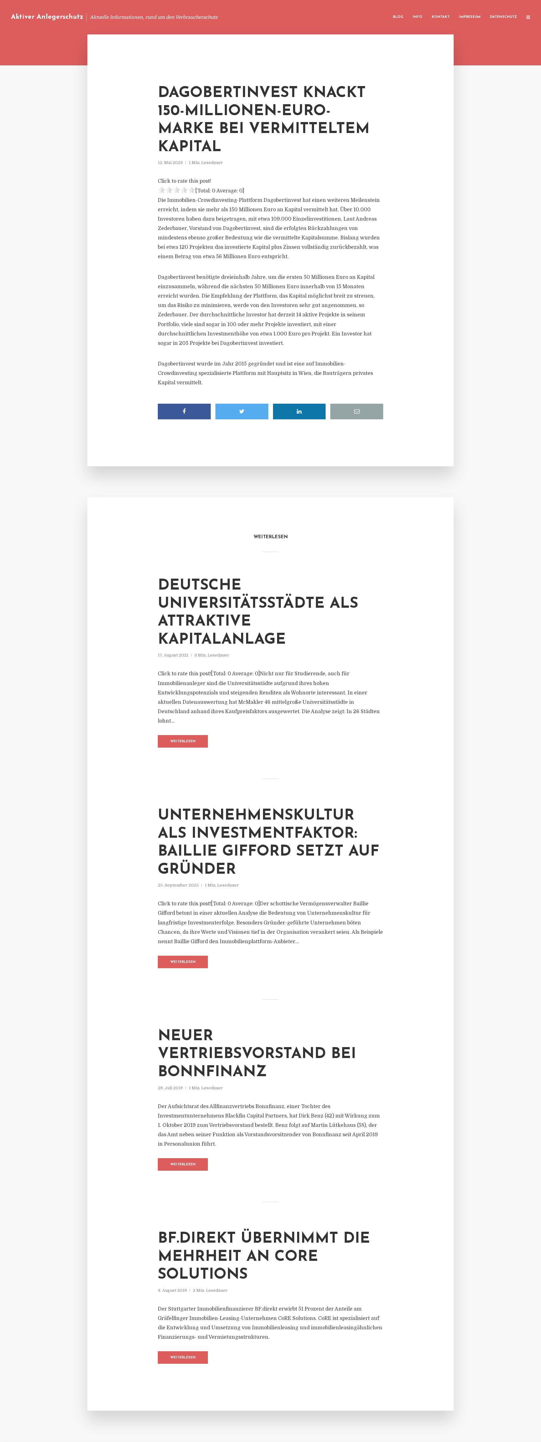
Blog (398, 17)
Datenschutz (503, 17)
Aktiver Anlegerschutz (47, 17)
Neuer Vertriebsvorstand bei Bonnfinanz (257, 1054)
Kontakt (441, 17)
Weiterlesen (183, 741)
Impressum (470, 17)
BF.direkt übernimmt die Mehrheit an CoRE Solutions (264, 1256)
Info (417, 17)
